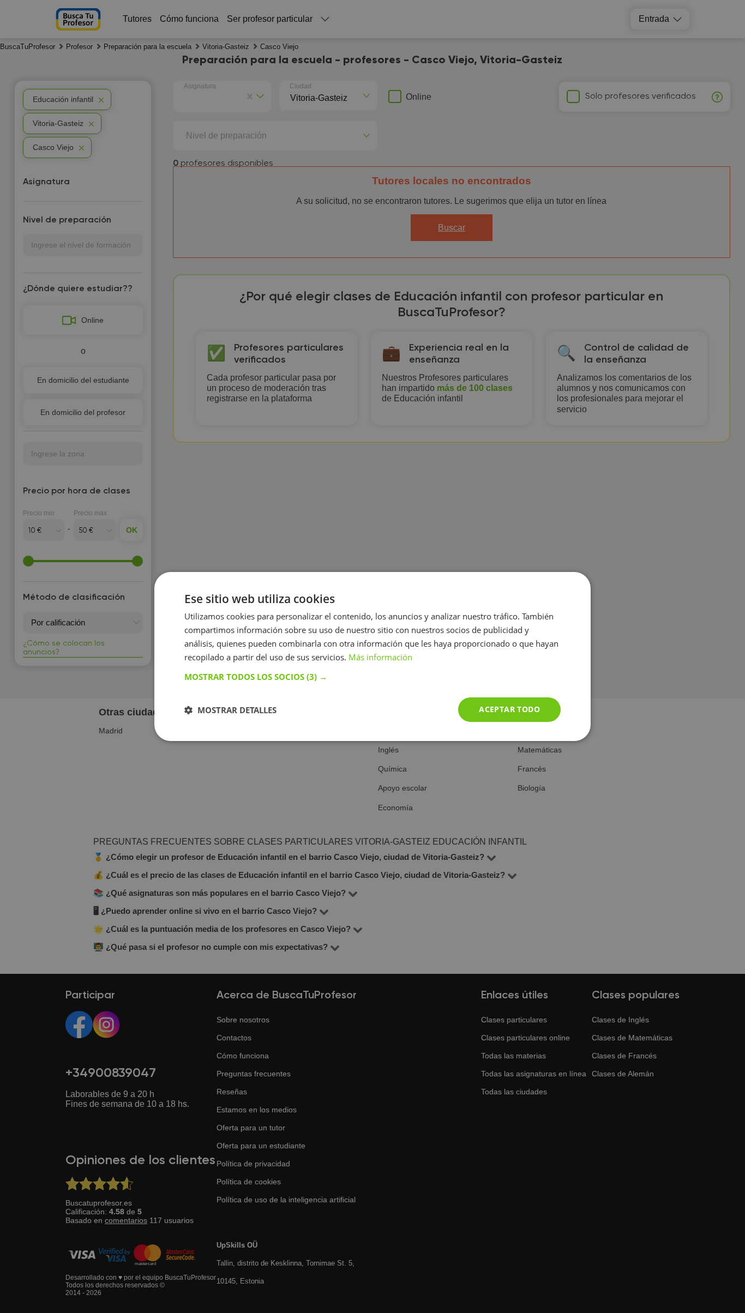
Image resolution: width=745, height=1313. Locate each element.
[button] (372, 677)
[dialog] (372, 656)
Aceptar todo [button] (509, 709)
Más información (380, 657)
